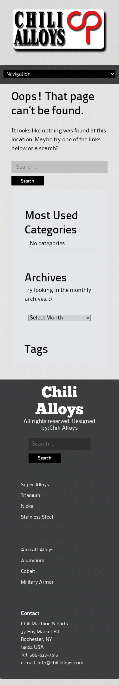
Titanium (30, 496)
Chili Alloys (59, 401)
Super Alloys (35, 485)
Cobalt (28, 571)
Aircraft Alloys (37, 550)
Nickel (28, 506)
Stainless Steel (37, 517)
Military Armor (37, 582)
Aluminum (32, 561)
